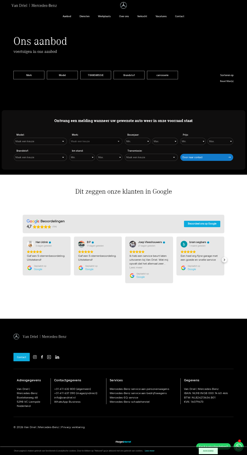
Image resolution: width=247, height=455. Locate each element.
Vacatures (161, 16)
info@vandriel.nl (65, 397)
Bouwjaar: (133, 134)
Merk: (75, 134)
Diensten (84, 16)
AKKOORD (208, 451)
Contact (179, 16)
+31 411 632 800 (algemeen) (72, 389)
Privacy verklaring (72, 427)
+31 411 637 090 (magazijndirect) (75, 393)
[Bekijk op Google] (30, 244)
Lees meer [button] (135, 267)
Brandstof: (22, 150)
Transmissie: (134, 150)
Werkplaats (104, 16)
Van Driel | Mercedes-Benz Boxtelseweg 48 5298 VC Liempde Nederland (28, 398)
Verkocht (142, 16)
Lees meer (150, 451)
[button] (22, 259)
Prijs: (186, 134)
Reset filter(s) (227, 81)
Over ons (124, 16)
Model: (20, 134)
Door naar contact (192, 157)
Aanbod (67, 16)
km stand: (77, 150)
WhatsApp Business (67, 402)
